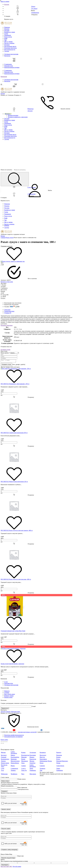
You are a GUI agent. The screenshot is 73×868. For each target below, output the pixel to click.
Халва (6, 33)
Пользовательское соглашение (13, 736)
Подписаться (4, 708)
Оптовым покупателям (11, 54)
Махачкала (24, 761)
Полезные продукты (10, 48)
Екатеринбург (15, 757)
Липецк (3, 761)
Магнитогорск (15, 761)
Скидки (6, 51)
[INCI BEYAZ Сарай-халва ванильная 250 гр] (14, 417)
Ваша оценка (5, 353)
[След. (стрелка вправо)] (3, 743)
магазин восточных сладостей (27, 732)
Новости (7, 691)
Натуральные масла (10, 46)
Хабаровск (59, 770)
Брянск (13, 755)
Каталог (6, 4)
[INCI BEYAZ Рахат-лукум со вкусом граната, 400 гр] (14, 515)
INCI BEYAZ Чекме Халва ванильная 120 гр (14, 481)
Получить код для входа (8, 858)
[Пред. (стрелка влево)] (1, 743)
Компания (4, 76)
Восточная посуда (9, 49)
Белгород (4, 755)
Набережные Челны (46, 761)
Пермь (58, 763)
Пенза (41, 763)
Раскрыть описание (7, 325)
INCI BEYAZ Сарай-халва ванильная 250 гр (14, 432)
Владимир (33, 755)
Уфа (41, 770)
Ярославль (33, 774)
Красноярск (43, 759)
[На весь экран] (5, 741)
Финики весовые (13, 115)
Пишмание (7, 35)
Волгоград (43, 755)
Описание (7, 309)
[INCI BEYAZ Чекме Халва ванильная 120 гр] (14, 466)
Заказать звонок (5, 711)
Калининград (5, 759)
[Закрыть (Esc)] (1, 741)
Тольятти (42, 768)
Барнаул (58, 752)
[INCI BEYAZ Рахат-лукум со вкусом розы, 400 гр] (14, 564)
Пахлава (6, 30)
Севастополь (60, 765)
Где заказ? (34, 8)
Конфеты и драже (9, 32)
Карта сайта (4, 739)
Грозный (3, 757)
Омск (23, 763)
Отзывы (6, 692)
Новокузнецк (5, 763)
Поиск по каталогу (6, 169)
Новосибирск (15, 763)
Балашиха (43, 752)
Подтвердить (4, 864)
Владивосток (25, 755)
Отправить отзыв (6, 364)
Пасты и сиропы (9, 43)
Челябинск (14, 774)
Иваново (24, 757)
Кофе (5, 38)
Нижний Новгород (62, 761)
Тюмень (13, 770)
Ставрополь (14, 768)
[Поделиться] (3, 741)
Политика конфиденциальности (14, 735)
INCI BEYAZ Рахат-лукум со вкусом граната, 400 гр (17, 530)
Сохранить (4, 791)
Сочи (2, 768)
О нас (6, 681)
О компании (8, 64)
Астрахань (33, 752)
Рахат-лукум (8, 37)
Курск (58, 759)
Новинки (7, 27)
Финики (6, 29)
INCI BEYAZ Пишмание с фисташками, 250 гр (15, 384)
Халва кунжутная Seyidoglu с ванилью (12, 663)
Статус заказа (31, 187)
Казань (3, 93)
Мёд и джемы (8, 41)
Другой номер (16, 866)
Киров (23, 759)
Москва (3, 752)
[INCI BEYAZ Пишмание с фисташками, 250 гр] (16, 368)
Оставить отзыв (5, 349)
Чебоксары (4, 774)
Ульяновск (33, 770)
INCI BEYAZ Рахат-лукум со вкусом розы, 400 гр (16, 579)
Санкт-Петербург (14, 752)
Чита (22, 774)
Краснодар (33, 759)
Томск (58, 768)
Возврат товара (9, 695)
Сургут (23, 768)
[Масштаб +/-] (6, 741)
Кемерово (14, 759)
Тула (2, 770)
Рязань (13, 765)
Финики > (8, 114)
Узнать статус (5, 781)
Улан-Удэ (24, 770)
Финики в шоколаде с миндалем (18, 117)
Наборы (6, 225)
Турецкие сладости (6, 246)
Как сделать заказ (9, 694)
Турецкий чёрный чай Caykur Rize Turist (13, 631)
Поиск (33, 6)
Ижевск (32, 757)
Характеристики (9, 311)
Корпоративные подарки (11, 67)
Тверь (31, 768)
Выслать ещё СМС (6, 866)
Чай (5, 40)
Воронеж (59, 755)
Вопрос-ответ (8, 697)
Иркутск (42, 757)
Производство (8, 66)
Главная (3, 237)
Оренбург (32, 763)
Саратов (42, 765)
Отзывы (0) (7, 313)
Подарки (7, 45)
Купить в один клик (7, 281)
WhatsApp (30, 109)
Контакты (7, 55)
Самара (23, 765)
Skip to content (5, 1)
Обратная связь (15, 711)
